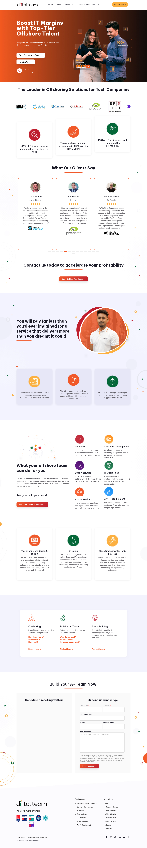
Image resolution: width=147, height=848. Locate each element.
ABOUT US (49, 5)
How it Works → (26, 62)
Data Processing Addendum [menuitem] (37, 837)
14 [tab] (73, 254)
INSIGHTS (68, 5)
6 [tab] (69, 252)
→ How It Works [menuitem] (110, 811)
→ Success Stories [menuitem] (111, 807)
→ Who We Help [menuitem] (110, 821)
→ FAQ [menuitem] (106, 803)
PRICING (60, 5)
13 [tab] (97, 252)
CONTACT (96, 5)
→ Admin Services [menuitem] (81, 821)
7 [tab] (73, 252)
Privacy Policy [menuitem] (21, 837)
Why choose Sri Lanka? (37, 639)
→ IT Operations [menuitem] (80, 818)
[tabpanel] (40, 214)
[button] (106, 837)
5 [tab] (65, 252)
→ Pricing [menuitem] (107, 825)
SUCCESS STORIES (83, 5)
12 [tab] (93, 252)
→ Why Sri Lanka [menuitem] (110, 814)
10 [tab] (85, 252)
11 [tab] (89, 252)
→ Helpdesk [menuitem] (79, 811)
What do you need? (68, 637)
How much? (33, 642)
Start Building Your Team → (31, 55)
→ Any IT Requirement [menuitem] (83, 825)
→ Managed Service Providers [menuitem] (85, 803)
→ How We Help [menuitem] (110, 818)
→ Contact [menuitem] (108, 829)
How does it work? (36, 637)
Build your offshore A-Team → (32, 504)
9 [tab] (81, 252)
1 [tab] (49, 252)
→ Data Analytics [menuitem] (81, 814)
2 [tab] (53, 252)
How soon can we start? (70, 642)
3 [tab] (57, 252)
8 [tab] (77, 252)
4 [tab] (61, 252)
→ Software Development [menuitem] (84, 807)
